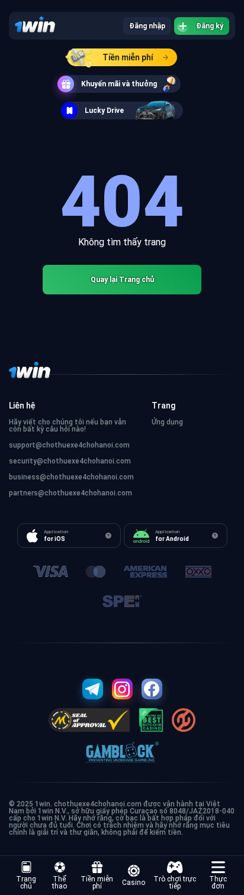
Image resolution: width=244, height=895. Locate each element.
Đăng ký (209, 26)
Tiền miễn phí (127, 57)
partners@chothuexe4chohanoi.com (70, 493)
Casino (133, 882)
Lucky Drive (104, 110)
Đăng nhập (147, 26)
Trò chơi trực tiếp (174, 882)
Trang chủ (26, 882)
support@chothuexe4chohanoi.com (69, 445)
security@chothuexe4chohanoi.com (70, 461)
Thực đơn (218, 882)
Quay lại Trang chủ (122, 279)
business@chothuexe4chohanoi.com (71, 477)
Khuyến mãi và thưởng (119, 84)
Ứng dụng (167, 422)
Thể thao (59, 882)
